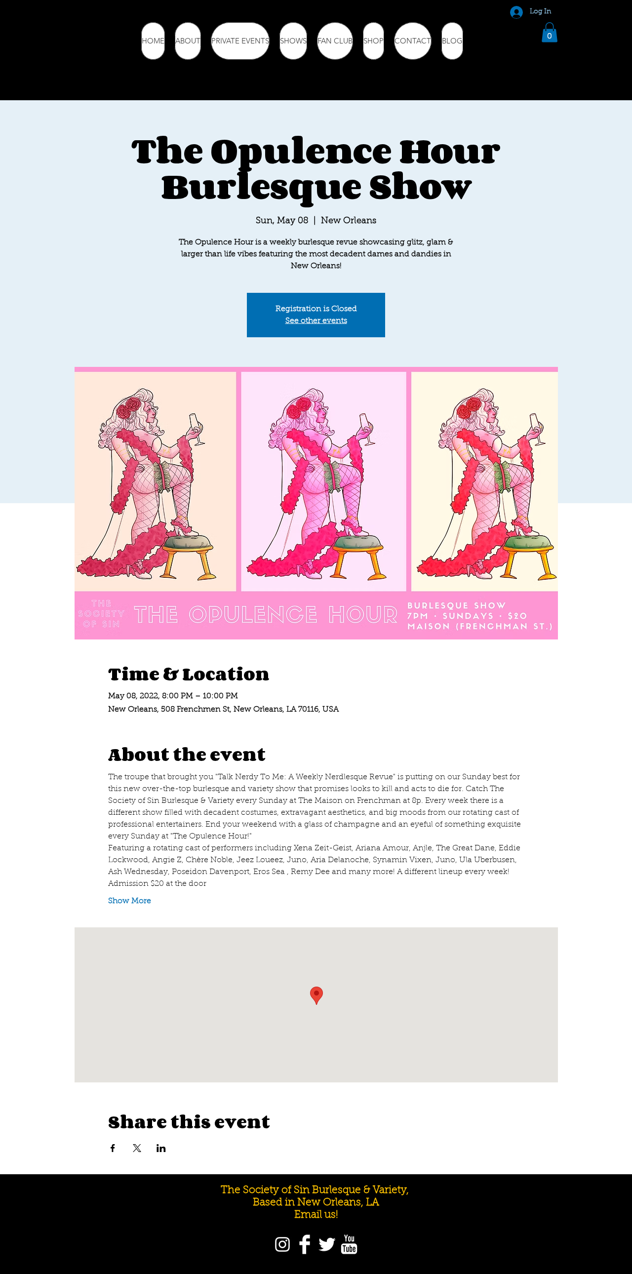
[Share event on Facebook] (113, 1148)
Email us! (316, 1215)
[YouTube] (349, 1244)
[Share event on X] (137, 1148)
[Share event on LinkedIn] (161, 1148)
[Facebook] (305, 1244)
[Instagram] (282, 1244)
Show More (129, 901)
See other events (316, 321)
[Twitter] (327, 1244)
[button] (549, 32)
